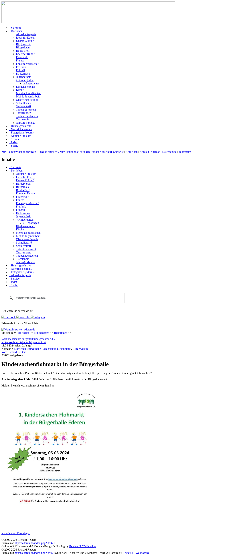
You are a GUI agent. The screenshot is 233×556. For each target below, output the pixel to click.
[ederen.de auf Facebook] (8, 317)
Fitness (20, 60)
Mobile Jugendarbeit (28, 96)
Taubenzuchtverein (27, 116)
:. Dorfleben (16, 31)
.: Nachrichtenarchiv (20, 129)
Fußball (20, 70)
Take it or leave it (26, 109)
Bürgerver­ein (80, 348)
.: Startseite (15, 27)
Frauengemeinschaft (27, 63)
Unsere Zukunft (25, 40)
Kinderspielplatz (25, 86)
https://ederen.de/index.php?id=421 (35, 543)
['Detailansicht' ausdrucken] (2, 336)
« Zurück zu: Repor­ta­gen (15, 533)
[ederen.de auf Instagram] (37, 317)
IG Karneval (23, 73)
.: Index (13, 142)
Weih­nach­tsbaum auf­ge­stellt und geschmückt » (28, 338)
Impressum (184, 151)
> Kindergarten (24, 80)
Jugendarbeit (23, 76)
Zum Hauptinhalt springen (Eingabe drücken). (86, 151)
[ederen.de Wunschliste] (18, 329)
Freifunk (21, 67)
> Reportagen (31, 83)
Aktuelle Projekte (26, 34)
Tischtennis (22, 119)
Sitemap (155, 151)
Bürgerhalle (22, 47)
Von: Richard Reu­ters (13, 352)
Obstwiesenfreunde (27, 99)
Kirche (20, 89)
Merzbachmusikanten (28, 93)
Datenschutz (169, 151)
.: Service (14, 139)
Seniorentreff (23, 106)
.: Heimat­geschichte (20, 125)
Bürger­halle (34, 348)
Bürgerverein (23, 44)
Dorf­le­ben (20, 348)
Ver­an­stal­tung (50, 348)
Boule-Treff (22, 50)
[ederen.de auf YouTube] (23, 317)
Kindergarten (41, 332)
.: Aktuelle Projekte (20, 135)
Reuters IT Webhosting (82, 546)
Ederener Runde (25, 53)
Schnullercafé (24, 103)
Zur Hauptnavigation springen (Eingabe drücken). (30, 151)
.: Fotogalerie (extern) (21, 132)
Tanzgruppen (23, 112)
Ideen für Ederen (25, 37)
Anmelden (132, 151)
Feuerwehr (22, 57)
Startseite (118, 151)
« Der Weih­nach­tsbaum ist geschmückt (23, 342)
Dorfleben (23, 332)
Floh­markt (65, 348)
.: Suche (13, 145)
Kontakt (144, 151)
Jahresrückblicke (25, 122)
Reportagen (60, 332)
